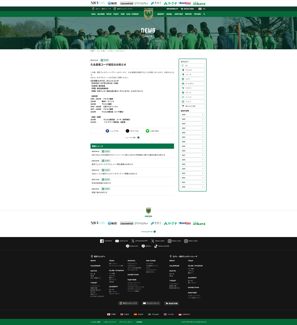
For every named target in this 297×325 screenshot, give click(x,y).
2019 (183, 146)
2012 (183, 178)
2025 (183, 119)
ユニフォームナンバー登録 (116, 266)
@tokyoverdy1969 (163, 246)
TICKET (116, 14)
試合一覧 (92, 274)
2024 (183, 124)
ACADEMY (160, 14)
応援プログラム (150, 272)
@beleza (148, 246)
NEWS (93, 14)
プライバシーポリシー (126, 322)
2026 (183, 115)
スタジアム (112, 275)
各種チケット (93, 294)
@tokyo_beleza (159, 241)
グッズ (148, 268)
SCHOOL (169, 14)
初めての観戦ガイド (95, 278)
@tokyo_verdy (176, 241)
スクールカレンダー (133, 270)
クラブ (106, 60)
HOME (92, 51)
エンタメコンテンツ (151, 270)
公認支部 (111, 282)
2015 (183, 164)
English (126, 314)
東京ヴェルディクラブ (124, 9)
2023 (183, 128)
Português (155, 314)
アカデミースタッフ (114, 294)
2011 (183, 182)
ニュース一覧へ (131, 137)
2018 (183, 151)
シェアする (114, 131)
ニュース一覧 (101, 51)
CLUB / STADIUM (132, 14)
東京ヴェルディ (99, 256)
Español (140, 314)
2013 (183, 173)
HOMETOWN (179, 14)
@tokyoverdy (134, 246)
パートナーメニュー (133, 285)
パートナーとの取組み (133, 291)
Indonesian (186, 314)
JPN (204, 9)
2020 (183, 142)
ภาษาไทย (171, 314)
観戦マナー (112, 277)
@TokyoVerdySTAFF (141, 241)
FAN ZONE (197, 14)
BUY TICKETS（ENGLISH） (97, 296)
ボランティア (112, 280)
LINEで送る (154, 131)
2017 (183, 155)
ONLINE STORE (189, 9)
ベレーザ (188, 74)
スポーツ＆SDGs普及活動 (134, 268)
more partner (147, 231)
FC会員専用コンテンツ (152, 266)
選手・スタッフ (113, 263)
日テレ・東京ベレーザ (103, 9)
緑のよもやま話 (190, 106)
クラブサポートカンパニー (135, 289)
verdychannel (123, 241)
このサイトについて (109, 322)
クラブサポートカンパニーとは (136, 287)
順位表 (92, 276)
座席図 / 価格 (93, 288)
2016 (183, 160)
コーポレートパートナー (134, 283)
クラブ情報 (112, 273)
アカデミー (189, 88)
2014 (183, 169)
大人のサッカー (132, 266)
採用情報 (139, 322)
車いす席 (92, 292)
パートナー (189, 97)
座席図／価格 (172, 286)
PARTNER (188, 14)
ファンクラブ (149, 263)
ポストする (134, 131)
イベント (188, 102)
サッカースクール (132, 263)
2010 (183, 187)
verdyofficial (108, 241)
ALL (187, 65)
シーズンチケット (95, 286)
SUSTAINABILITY (172, 9)
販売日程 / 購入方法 (95, 290)
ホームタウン (190, 84)
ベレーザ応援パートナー (194, 298)
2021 (183, 137)
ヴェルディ (189, 70)
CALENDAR (101, 14)
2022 (183, 133)
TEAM (123, 14)
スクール (188, 93)
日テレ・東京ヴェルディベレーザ (185, 256)
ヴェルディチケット (153, 303)
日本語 (113, 314)
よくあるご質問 (95, 322)
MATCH (109, 14)
